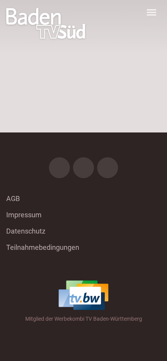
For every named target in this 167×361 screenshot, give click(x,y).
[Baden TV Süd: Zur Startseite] (45, 23)
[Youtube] (107, 167)
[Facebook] (59, 167)
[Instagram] (83, 167)
